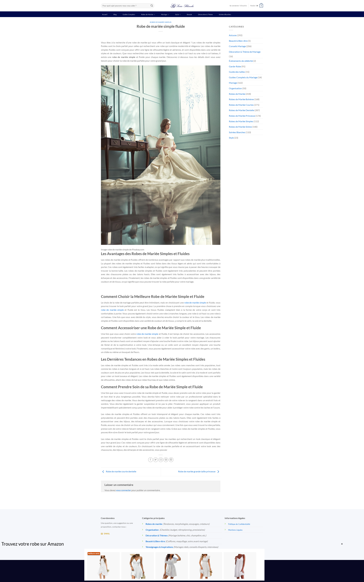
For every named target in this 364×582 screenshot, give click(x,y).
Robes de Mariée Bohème (241, 99)
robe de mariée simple (195, 302)
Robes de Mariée (147, 14)
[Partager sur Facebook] (150, 459)
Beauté (189, 14)
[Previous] (102, 289)
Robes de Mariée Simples (160, 22)
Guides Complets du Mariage (243, 77)
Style (177, 14)
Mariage (164, 14)
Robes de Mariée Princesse (242, 115)
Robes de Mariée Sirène (240, 126)
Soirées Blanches (225, 14)
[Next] (110, 289)
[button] (256, 5)
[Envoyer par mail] (160, 459)
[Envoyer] (151, 5)
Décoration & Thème (205, 14)
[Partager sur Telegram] (171, 459)
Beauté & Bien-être (238, 40)
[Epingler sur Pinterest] (166, 459)
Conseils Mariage (237, 46)
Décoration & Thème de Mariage (244, 51)
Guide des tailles (237, 71)
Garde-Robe (235, 66)
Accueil (104, 14)
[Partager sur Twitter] (155, 459)
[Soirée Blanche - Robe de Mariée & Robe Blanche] (182, 5)
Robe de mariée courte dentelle (121, 471)
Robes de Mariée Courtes (241, 104)
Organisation (235, 88)
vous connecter (123, 490)
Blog (115, 14)
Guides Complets (129, 14)
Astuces (233, 35)
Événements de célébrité (241, 60)
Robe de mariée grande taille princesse (197, 471)
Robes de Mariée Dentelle (241, 110)
